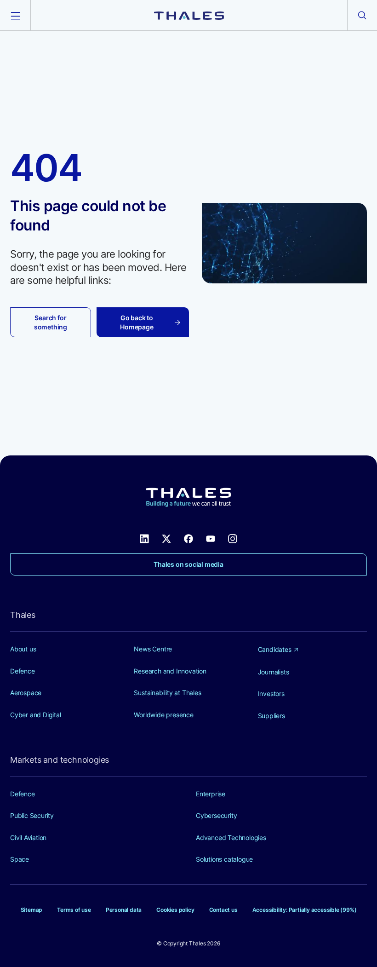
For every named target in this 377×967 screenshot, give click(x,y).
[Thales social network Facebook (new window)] (188, 538)
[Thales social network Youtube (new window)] (210, 538)
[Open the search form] (362, 15)
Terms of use (74, 909)
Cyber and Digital (35, 715)
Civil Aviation (28, 837)
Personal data (124, 909)
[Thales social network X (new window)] (166, 538)
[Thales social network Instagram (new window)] (232, 538)
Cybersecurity (216, 815)
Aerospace (25, 692)
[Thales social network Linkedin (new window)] (144, 538)
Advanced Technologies (231, 837)
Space (19, 859)
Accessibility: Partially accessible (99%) (304, 909)
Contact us (223, 909)
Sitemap (32, 909)
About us (23, 649)
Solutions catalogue (224, 859)
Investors (271, 693)
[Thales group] (189, 15)
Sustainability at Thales (167, 692)
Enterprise (210, 794)
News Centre (153, 649)
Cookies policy (175, 909)
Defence (22, 671)
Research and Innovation (170, 671)
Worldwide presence (163, 715)
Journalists (273, 672)
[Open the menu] (15, 15)
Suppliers (271, 715)
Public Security (32, 815)
